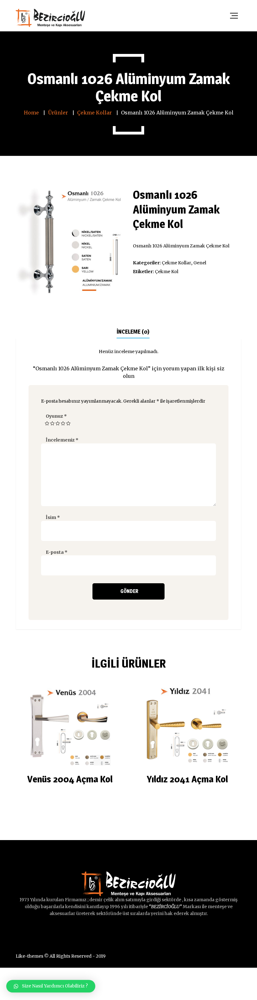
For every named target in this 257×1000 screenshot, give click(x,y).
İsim (53, 517)
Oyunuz (56, 416)
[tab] (133, 331)
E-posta (56, 552)
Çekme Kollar (176, 263)
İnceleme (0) (133, 331)
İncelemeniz (62, 440)
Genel (199, 263)
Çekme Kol (166, 271)
